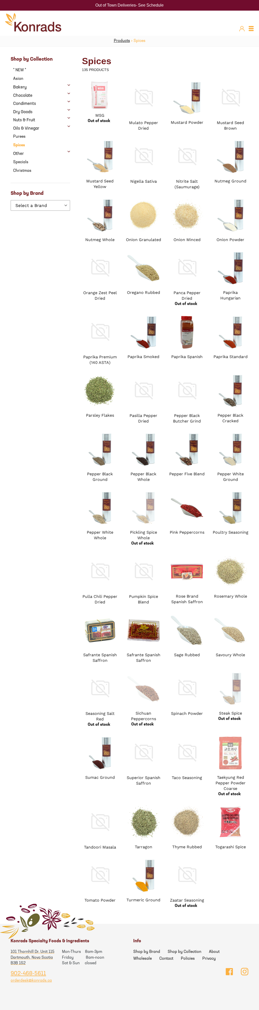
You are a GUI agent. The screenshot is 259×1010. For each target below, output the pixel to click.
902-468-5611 (28, 974)
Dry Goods (22, 112)
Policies (188, 959)
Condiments (24, 104)
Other (18, 154)
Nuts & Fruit (24, 120)
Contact (166, 959)
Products (122, 41)
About (214, 952)
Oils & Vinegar (26, 128)
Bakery (20, 87)
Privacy (209, 959)
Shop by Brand (146, 952)
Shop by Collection (184, 952)
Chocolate (22, 95)
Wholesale (142, 959)
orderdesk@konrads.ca (31, 981)
